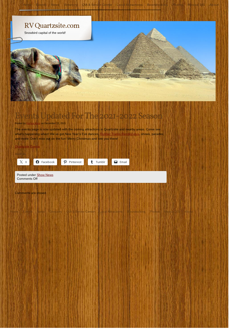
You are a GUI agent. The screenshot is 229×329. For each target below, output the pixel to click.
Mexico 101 (196, 4)
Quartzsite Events (27, 146)
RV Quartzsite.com (51, 26)
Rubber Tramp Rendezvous (119, 134)
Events (41, 4)
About (214, 4)
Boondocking (157, 4)
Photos (177, 4)
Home (27, 4)
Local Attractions (130, 4)
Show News (45, 175)
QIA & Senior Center (97, 4)
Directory (71, 4)
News (55, 4)
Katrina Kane (33, 123)
